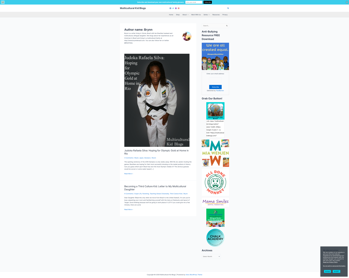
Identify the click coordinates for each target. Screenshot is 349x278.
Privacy (225, 15)
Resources (216, 15)
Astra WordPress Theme (194, 275)
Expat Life (138, 194)
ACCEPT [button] (336, 271)
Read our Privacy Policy (330, 262)
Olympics (147, 158)
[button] (228, 8)
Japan (141, 158)
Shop (178, 15)
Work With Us (196, 15)
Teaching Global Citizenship (159, 194)
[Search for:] (215, 26)
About (184, 15)
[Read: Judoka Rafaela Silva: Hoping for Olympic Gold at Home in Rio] (156, 100)
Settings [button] (327, 271)
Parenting (145, 194)
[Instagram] (176, 8)
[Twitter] (173, 8)
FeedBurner (220, 90)
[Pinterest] (178, 8)
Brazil (136, 158)
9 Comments (128, 194)
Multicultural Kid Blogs (133, 8)
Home (171, 15)
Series (206, 15)
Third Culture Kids (176, 194)
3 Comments (128, 158)
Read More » (128, 174)
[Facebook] (170, 8)
